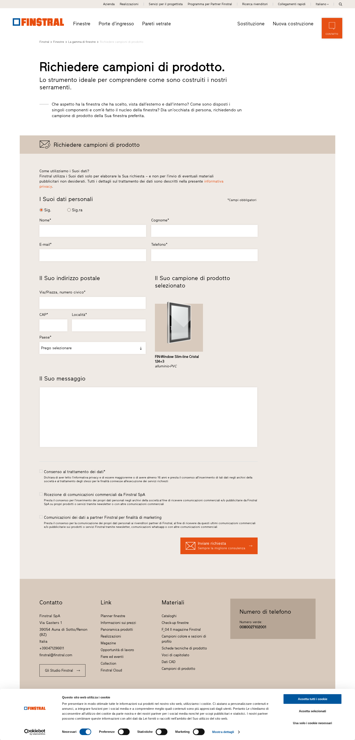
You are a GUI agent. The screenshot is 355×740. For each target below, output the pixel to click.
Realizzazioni (129, 4)
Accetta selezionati (312, 711)
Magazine (108, 643)
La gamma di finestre (82, 42)
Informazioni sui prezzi (118, 623)
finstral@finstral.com (55, 655)
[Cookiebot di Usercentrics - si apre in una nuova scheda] (35, 732)
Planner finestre (113, 616)
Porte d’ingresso (116, 24)
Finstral (44, 42)
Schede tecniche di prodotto (184, 648)
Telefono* (159, 244)
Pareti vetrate (156, 24)
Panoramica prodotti (117, 629)
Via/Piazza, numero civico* (62, 292)
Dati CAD (168, 662)
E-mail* (45, 244)
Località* (79, 314)
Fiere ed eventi (112, 657)
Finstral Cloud (111, 670)
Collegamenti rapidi (291, 4)
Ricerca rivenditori (255, 4)
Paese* (45, 337)
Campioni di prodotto (178, 669)
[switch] (124, 731)
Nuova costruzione (293, 24)
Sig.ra (77, 210)
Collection (108, 663)
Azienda (109, 4)
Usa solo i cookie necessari (312, 723)
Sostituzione (251, 24)
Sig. (47, 210)
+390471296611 (51, 648)
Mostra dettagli (223, 732)
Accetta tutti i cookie (312, 699)
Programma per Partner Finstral (210, 4)
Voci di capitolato (175, 655)
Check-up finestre (175, 623)
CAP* (43, 314)
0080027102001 (253, 627)
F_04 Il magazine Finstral (181, 629)
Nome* (45, 220)
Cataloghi (169, 616)
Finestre (81, 24)
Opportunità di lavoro (117, 650)
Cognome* (160, 220)
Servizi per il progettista (166, 4)
